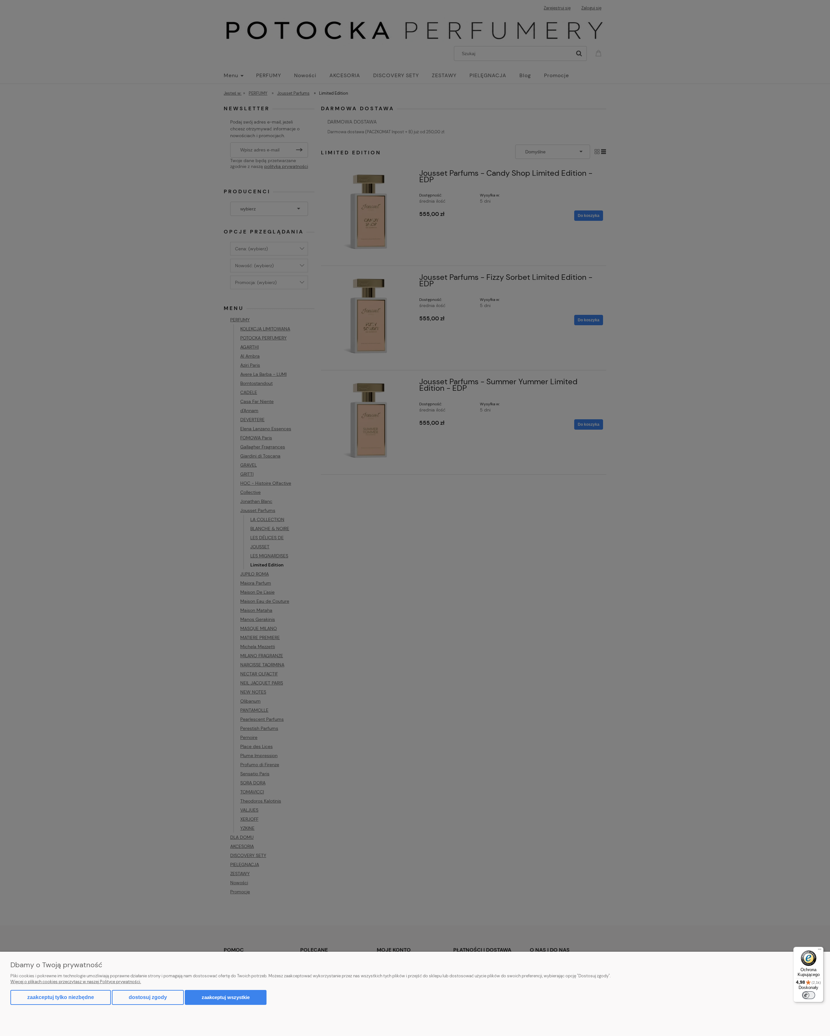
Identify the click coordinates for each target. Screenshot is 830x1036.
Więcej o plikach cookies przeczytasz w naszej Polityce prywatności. (75, 981)
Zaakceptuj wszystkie (226, 997)
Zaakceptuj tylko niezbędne (60, 997)
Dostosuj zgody (148, 997)
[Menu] (820, 951)
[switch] (808, 995)
